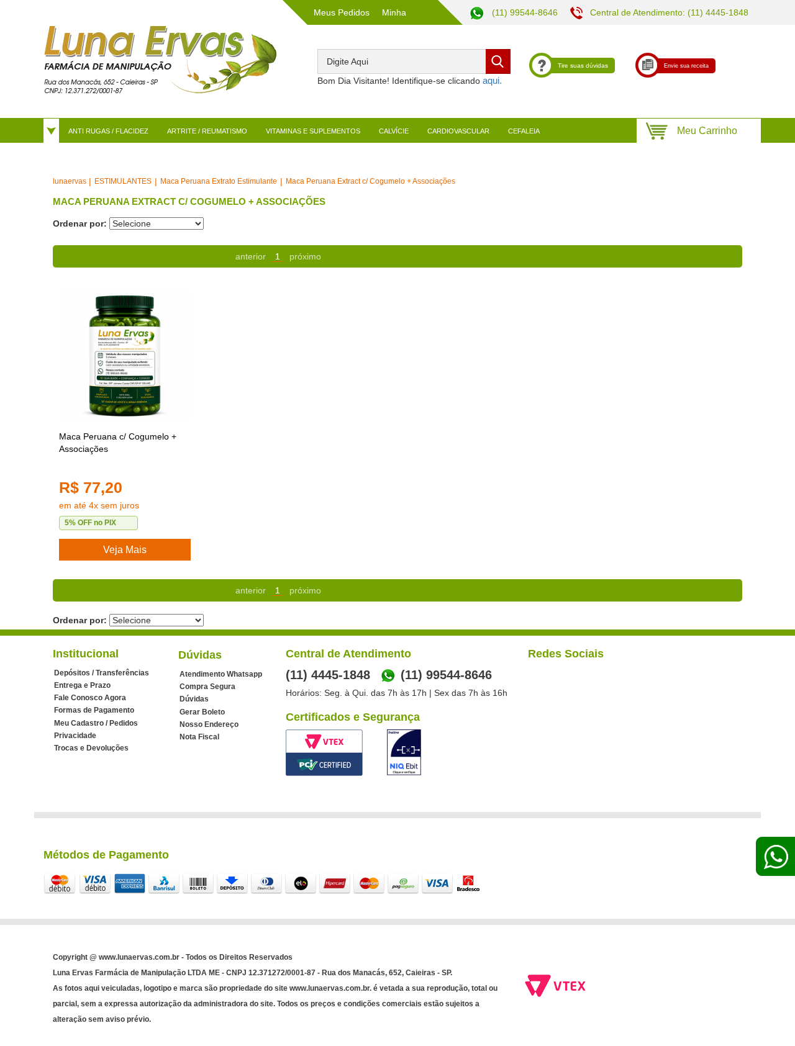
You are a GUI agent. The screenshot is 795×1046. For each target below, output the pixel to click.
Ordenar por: (80, 223)
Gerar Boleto (202, 712)
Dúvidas (194, 699)
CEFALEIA (524, 131)
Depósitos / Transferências (101, 673)
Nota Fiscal (199, 737)
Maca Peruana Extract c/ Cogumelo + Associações (370, 181)
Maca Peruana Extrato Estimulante (218, 181)
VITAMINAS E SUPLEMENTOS (313, 131)
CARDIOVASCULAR (458, 131)
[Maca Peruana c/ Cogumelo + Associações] (125, 355)
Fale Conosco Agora (90, 697)
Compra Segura (207, 686)
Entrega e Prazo (82, 685)
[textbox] (414, 61)
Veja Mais (125, 549)
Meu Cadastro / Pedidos (96, 723)
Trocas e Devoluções (91, 748)
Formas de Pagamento (94, 710)
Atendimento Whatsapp (220, 674)
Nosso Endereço (208, 724)
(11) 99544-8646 (523, 12)
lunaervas (69, 181)
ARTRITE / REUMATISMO (207, 131)
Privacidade (75, 735)
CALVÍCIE (394, 131)
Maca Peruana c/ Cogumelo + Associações (117, 442)
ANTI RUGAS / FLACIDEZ (108, 131)
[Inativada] (404, 752)
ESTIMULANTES (123, 181)
